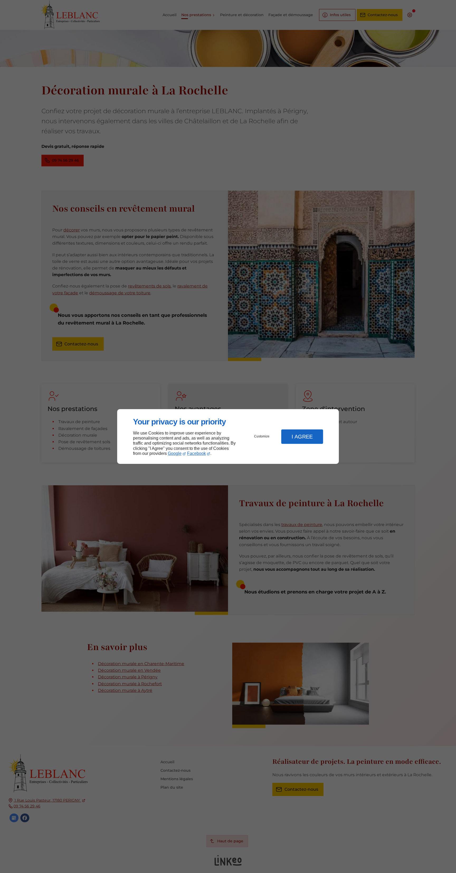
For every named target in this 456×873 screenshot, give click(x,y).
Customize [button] (261, 436)
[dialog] (228, 436)
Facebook (196, 453)
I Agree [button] (302, 437)
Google (175, 453)
